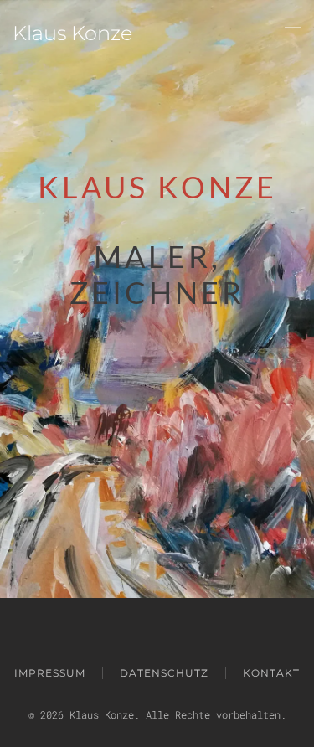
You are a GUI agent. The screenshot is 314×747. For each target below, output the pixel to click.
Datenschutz (164, 673)
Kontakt (271, 673)
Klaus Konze (72, 33)
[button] (293, 33)
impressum (49, 673)
